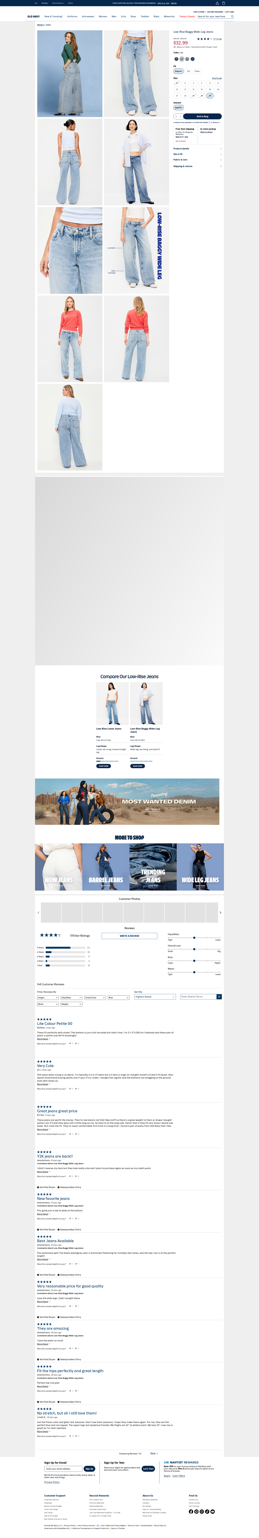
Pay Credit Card (96, 1500)
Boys (133, 16)
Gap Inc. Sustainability (152, 1509)
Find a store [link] (199, 12)
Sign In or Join (163, 3)
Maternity (169, 16)
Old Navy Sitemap (150, 1500)
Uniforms (72, 16)
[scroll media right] (220, 912)
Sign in (179, 137)
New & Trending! (54, 16)
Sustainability (146, 1526)
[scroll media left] (38, 912)
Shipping (48, 1503)
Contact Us (193, 1500)
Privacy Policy (51, 1482)
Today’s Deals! (187, 16)
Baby (156, 16)
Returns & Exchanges (53, 1506)
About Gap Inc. (160, 1526)
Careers (146, 1503)
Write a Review (129, 936)
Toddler (145, 16)
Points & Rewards (96, 1503)
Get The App (194, 1506)
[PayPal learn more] (209, 122)
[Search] (232, 16)
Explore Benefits (96, 1506)
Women (103, 16)
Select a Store (206, 132)
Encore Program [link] (215, 12)
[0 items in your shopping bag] (223, 3)
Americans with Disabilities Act (56, 1528)
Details (174, 3)
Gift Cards (48, 1513)
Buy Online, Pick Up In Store (55, 1519)
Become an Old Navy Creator (154, 1513)
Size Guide (217, 78)
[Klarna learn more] (219, 122)
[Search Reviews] (219, 996)
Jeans (48, 25)
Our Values (147, 1506)
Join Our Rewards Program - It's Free (104, 1513)
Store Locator (194, 1503)
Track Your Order (51, 1509)
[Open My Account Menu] (217, 3)
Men (114, 16)
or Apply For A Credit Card (100, 1516)
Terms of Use (133, 1526)
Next (153, 1453)
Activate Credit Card (97, 1509)
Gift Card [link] (230, 12)
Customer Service (51, 1500)
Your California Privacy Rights (113, 1526)
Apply (167, 1475)
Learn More (179, 1475)
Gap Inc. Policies (118, 1528)
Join (186, 137)
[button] (103, 250)
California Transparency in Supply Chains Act (90, 1528)
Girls (123, 16)
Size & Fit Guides (51, 1516)
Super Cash (147, 1516)
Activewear (88, 16)
